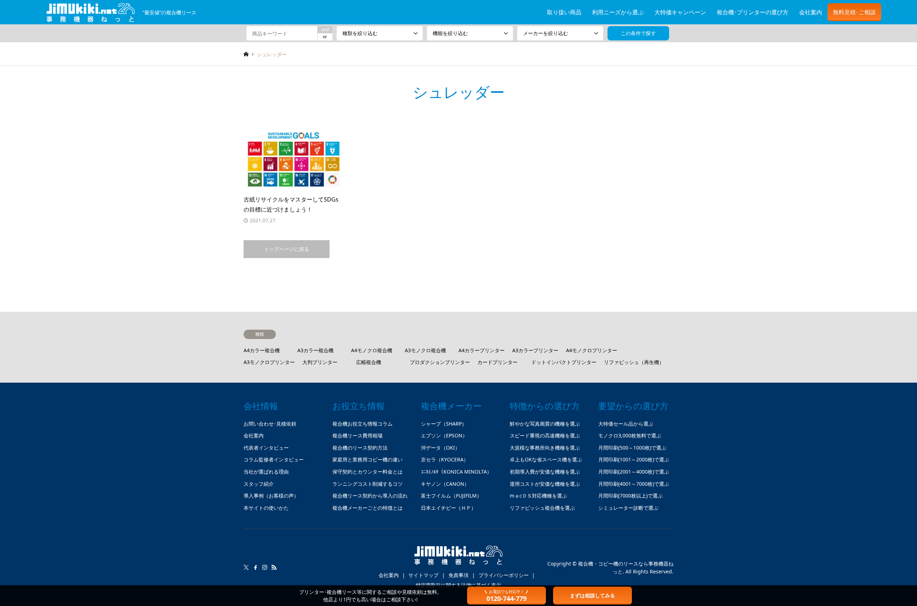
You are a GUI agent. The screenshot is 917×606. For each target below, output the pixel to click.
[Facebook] (255, 567)
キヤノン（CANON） (445, 483)
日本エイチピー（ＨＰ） (448, 507)
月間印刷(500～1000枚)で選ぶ (632, 447)
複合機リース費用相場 (357, 435)
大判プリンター (319, 362)
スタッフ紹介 (259, 483)
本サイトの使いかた (266, 507)
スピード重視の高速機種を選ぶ (545, 435)
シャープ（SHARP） (444, 423)
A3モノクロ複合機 (425, 350)
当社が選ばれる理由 (266, 471)
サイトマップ (423, 575)
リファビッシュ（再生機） (634, 362)
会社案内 (810, 12)
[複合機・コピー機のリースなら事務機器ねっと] (458, 558)
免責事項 (458, 575)
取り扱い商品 (564, 12)
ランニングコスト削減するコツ (367, 483)
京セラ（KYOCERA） (445, 459)
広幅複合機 (368, 362)
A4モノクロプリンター (591, 350)
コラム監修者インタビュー (274, 459)
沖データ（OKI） (440, 447)
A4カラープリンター (481, 350)
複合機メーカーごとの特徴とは (367, 507)
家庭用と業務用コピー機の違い (367, 459)
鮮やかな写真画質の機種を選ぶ (545, 423)
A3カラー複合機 (315, 350)
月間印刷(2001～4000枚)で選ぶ (633, 471)
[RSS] (274, 567)
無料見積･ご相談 (854, 12)
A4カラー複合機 (262, 350)
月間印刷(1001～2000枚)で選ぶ (633, 459)
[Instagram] (264, 567)
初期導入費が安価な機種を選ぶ (545, 471)
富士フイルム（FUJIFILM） (451, 495)
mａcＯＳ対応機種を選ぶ (538, 495)
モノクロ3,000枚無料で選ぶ (629, 435)
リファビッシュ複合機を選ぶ (542, 507)
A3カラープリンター (535, 350)
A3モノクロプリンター (269, 362)
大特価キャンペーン (680, 12)
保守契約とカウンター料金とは (367, 471)
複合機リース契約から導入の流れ (370, 495)
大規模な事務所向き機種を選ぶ (545, 447)
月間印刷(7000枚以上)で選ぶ (630, 495)
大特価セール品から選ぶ (625, 423)
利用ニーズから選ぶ (618, 12)
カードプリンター (497, 362)
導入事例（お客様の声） (271, 495)
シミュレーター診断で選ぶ (628, 507)
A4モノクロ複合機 (371, 350)
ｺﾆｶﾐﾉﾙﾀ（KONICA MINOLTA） (456, 471)
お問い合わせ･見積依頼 (270, 423)
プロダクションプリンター (440, 362)
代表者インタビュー (266, 447)
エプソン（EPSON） (444, 435)
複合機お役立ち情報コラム (362, 423)
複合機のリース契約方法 (360, 447)
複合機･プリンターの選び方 (752, 12)
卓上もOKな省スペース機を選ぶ (546, 459)
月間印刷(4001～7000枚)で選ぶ (633, 483)
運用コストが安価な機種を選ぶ (545, 483)
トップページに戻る (286, 249)
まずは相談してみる (592, 595)
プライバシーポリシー (504, 575)
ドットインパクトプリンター (563, 362)
